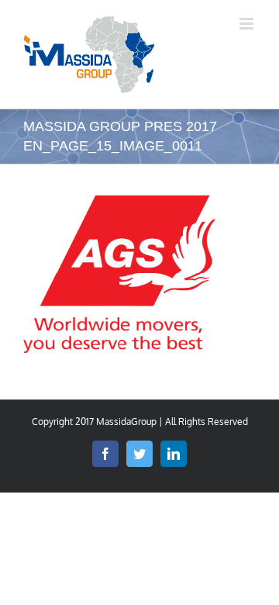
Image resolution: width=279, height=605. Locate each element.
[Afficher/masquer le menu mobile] (247, 24)
